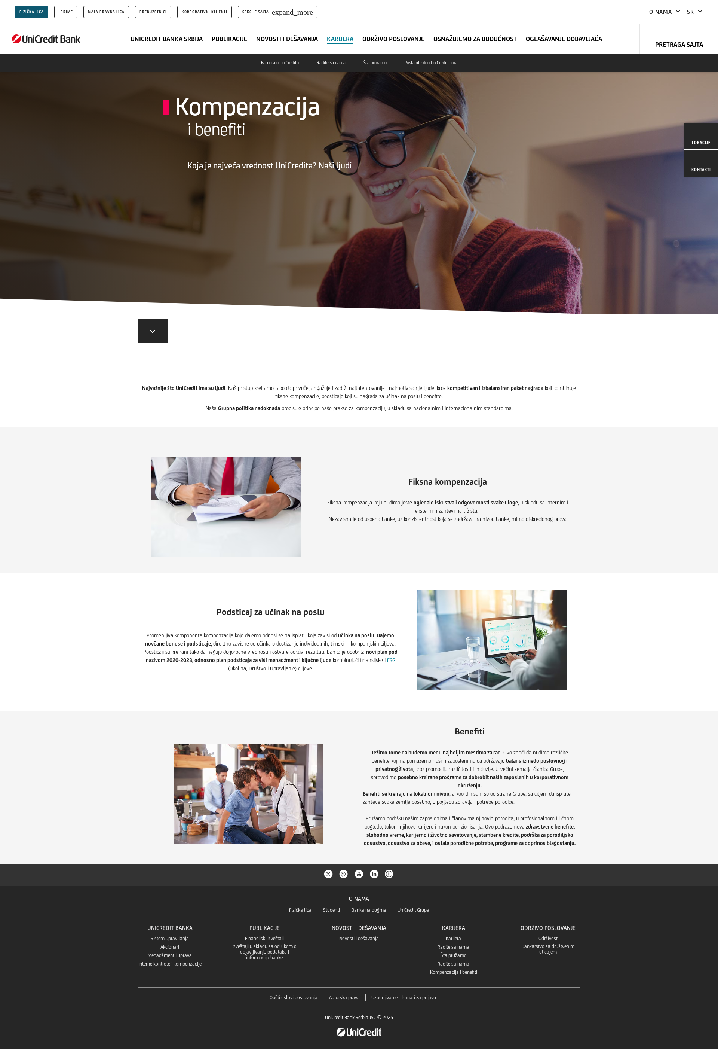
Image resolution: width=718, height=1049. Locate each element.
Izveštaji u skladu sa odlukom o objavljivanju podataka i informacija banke (264, 951)
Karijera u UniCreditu (280, 62)
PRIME (67, 12)
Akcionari (169, 947)
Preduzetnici (153, 12)
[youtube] (359, 873)
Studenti (331, 910)
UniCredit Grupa (413, 910)
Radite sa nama (331, 62)
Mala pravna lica (106, 12)
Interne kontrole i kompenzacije (170, 964)
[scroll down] (153, 331)
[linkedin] (374, 873)
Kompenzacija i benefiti (453, 972)
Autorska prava (344, 997)
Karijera (453, 938)
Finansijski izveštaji (264, 938)
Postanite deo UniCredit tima (431, 62)
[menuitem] (701, 136)
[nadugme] (389, 873)
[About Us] (46, 39)
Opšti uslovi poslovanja (293, 997)
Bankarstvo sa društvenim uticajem (548, 949)
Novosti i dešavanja (359, 938)
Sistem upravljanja (170, 938)
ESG (391, 660)
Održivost (548, 938)
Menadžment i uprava (170, 955)
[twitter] (328, 873)
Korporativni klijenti (204, 12)
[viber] (343, 873)
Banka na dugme (369, 910)
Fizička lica (31, 12)
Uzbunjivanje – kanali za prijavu (403, 997)
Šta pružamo (375, 62)
